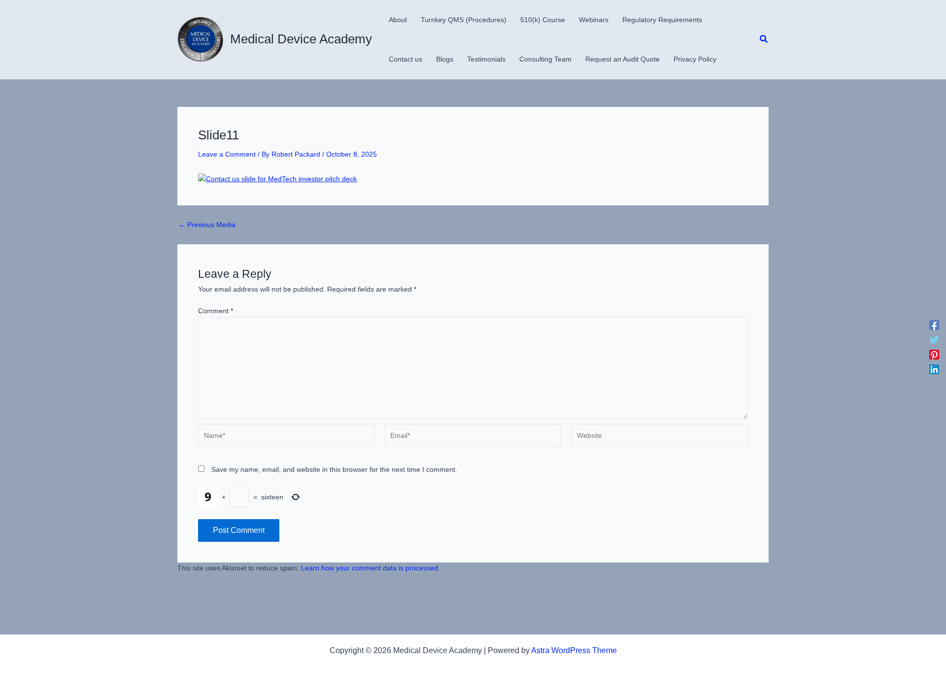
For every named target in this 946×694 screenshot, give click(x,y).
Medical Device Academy (301, 39)
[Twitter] (934, 340)
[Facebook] (934, 325)
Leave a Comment (227, 154)
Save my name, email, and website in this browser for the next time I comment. (334, 469)
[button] (764, 39)
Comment (215, 311)
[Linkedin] (934, 369)
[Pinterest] (934, 355)
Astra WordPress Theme (574, 650)
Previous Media (207, 224)
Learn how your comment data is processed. (370, 568)
